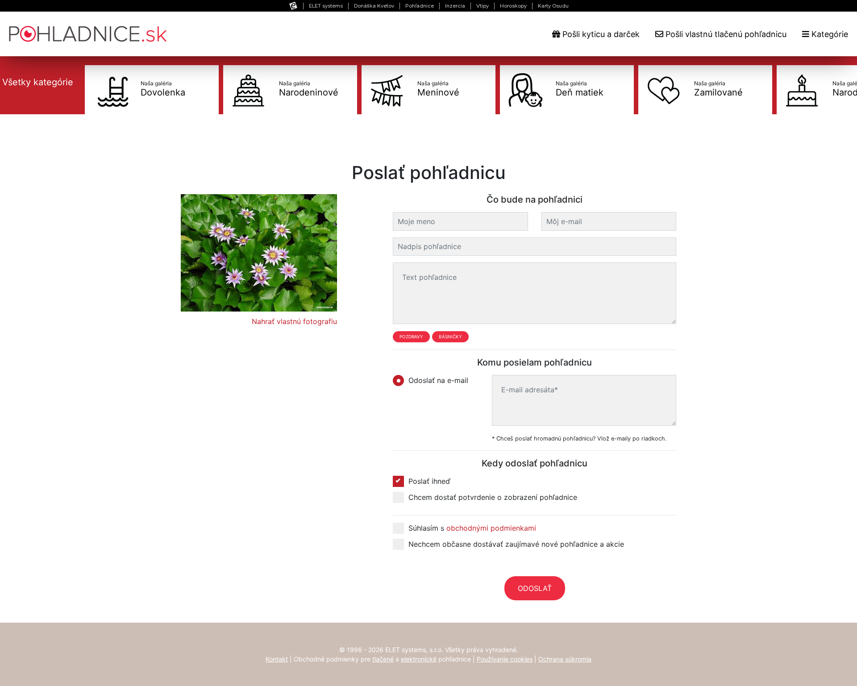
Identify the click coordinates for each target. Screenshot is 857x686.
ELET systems (326, 6)
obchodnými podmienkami (491, 528)
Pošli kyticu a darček (600, 34)
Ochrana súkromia (564, 659)
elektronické (419, 659)
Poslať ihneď (429, 481)
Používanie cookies (505, 659)
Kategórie (828, 34)
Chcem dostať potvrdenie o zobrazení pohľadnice (492, 497)
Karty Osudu (553, 6)
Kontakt (277, 659)
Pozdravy (411, 336)
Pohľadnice (419, 6)
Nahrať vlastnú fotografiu (294, 321)
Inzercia (455, 6)
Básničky (450, 336)
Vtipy (482, 6)
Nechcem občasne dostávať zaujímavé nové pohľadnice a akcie (516, 544)
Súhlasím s (472, 528)
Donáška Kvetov (374, 6)
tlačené (383, 659)
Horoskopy (513, 6)
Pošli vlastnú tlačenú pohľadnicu (724, 34)
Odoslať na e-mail (438, 380)
